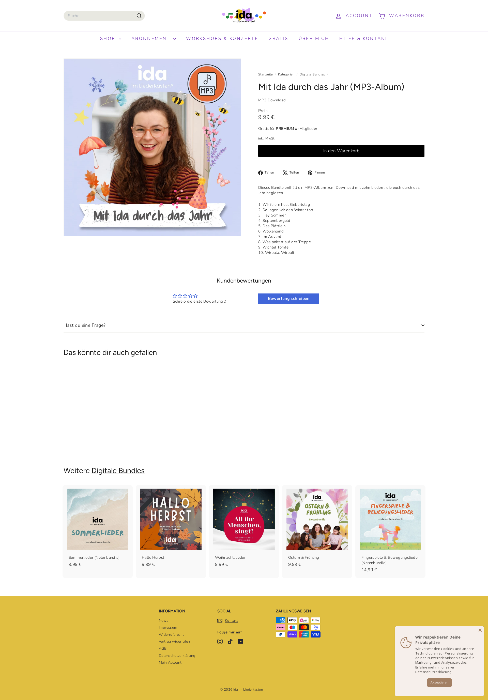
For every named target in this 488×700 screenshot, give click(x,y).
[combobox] (104, 16)
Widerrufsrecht (171, 634)
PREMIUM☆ (287, 128)
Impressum (168, 627)
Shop (108, 38)
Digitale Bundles (312, 74)
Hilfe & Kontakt (363, 38)
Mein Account (170, 662)
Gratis (278, 38)
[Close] (480, 630)
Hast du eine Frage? (85, 325)
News (164, 620)
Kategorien (286, 74)
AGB (162, 648)
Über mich (314, 38)
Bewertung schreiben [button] (289, 298)
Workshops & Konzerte (222, 38)
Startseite (266, 74)
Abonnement (151, 38)
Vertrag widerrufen (174, 641)
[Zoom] (152, 147)
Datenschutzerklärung (177, 655)
